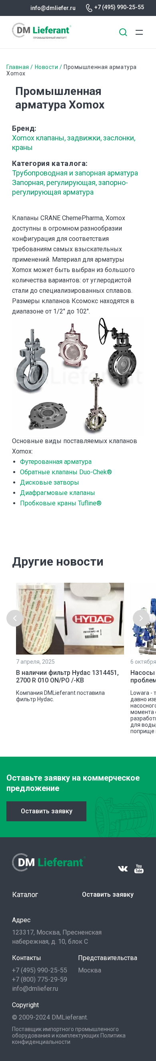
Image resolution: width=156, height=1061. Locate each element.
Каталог (25, 894)
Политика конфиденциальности (69, 1038)
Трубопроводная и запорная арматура (75, 173)
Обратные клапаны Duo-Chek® (66, 472)
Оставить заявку (46, 811)
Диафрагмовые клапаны (57, 493)
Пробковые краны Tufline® (61, 503)
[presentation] (14, 618)
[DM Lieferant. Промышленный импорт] (41, 36)
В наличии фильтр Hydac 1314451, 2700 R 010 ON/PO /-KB (67, 676)
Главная (17, 67)
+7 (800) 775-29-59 (39, 979)
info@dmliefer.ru (53, 8)
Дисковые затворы (49, 482)
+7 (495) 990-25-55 (119, 7)
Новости (46, 67)
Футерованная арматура (56, 461)
